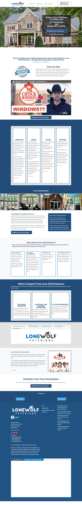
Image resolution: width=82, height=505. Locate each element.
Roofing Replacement (17, 441)
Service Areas (16, 430)
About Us (39, 3)
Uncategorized (45, 408)
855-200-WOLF (59, 34)
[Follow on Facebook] (12, 433)
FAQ (46, 3)
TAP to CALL (62, 399)
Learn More (16, 177)
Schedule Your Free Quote (55, 31)
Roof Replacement (17, 328)
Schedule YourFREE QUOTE (64, 3)
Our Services (14, 435)
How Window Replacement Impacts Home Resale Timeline (63, 428)
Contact (50, 3)
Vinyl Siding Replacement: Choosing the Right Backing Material (63, 422)
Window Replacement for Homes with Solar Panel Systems (63, 417)
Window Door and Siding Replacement (33, 459)
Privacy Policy (33, 445)
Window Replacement (34, 326)
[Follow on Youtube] (17, 433)
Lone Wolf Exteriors (17, 459)
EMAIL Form (20, 399)
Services (31, 3)
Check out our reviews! (48, 262)
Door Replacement (58, 326)
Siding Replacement (46, 326)
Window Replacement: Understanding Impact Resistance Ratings (62, 407)
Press (43, 406)
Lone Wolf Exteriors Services (19, 326)
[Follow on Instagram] (14, 433)
